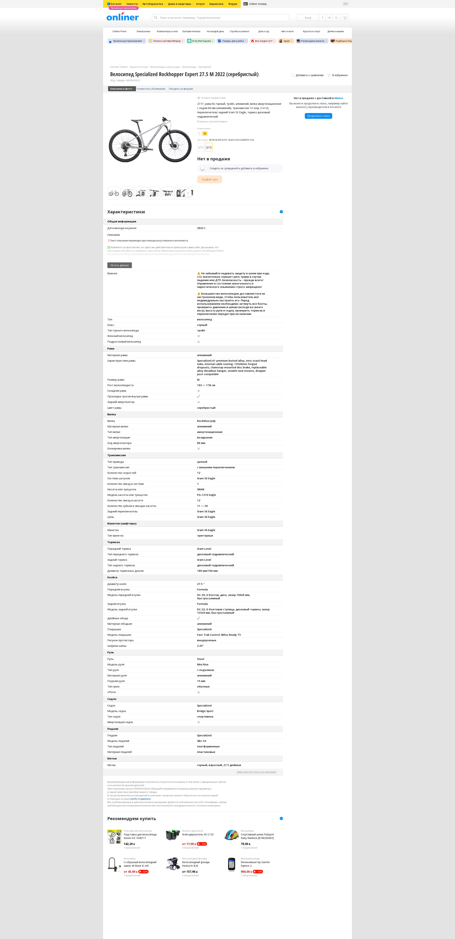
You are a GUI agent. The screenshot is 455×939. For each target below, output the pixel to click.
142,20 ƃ (129, 844)
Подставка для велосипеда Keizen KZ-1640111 (140, 836)
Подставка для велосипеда (138, 831)
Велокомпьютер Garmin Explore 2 (255, 863)
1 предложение (132, 848)
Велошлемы (247, 831)
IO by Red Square (201, 40)
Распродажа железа (312, 40)
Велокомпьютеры (250, 858)
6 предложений (190, 848)
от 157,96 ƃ (190, 872)
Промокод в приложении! (127, 40)
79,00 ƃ (245, 844)
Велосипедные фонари (194, 858)
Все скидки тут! (263, 40)
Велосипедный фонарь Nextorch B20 (196, 863)
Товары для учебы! (233, 40)
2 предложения (190, 875)
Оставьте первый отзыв (213, 98)
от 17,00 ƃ (189, 844)
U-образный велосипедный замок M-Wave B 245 (140, 863)
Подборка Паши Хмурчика (351, 40)
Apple (287, 40)
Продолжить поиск (318, 116)
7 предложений (132, 875)
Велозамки (129, 858)
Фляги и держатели (192, 831)
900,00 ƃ (246, 872)
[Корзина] (345, 17)
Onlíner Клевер (258, 4)
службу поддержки (140, 798)
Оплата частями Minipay (167, 40)
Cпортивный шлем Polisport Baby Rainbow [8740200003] (257, 836)
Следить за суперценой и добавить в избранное (239, 168)
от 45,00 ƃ (131, 872)
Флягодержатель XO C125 (198, 834)
